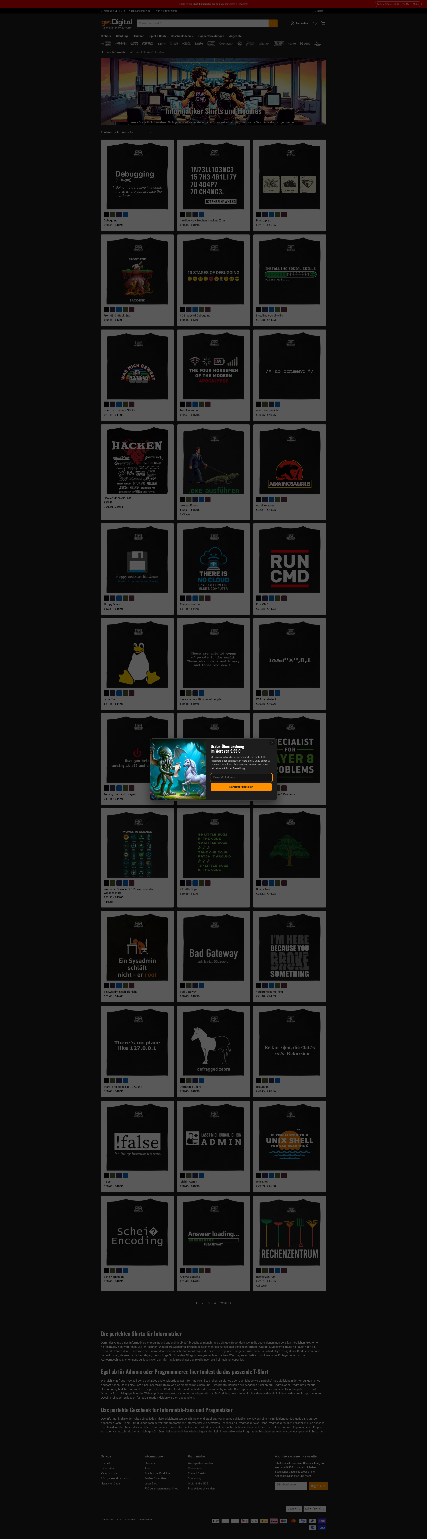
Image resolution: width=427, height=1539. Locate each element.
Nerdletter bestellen (241, 786)
